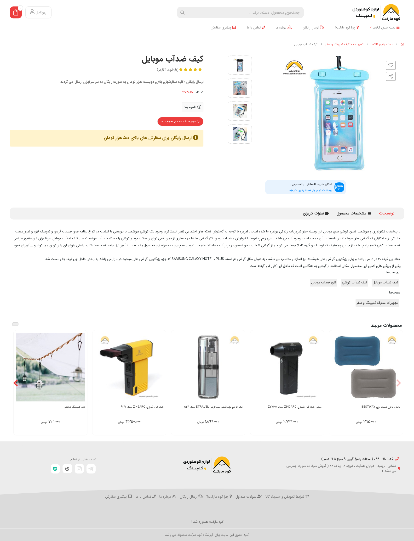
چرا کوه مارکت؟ (345, 27)
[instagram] (79, 468)
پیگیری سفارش (221, 27)
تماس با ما (254, 27)
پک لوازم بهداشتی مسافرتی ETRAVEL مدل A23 (213, 407)
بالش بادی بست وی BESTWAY (381, 407)
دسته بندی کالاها (385, 27)
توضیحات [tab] (386, 213)
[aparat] (67, 468)
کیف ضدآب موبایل (385, 282)
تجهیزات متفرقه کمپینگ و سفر (344, 44)
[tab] (313, 213)
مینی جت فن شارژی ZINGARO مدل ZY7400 (295, 407)
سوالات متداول (246, 497)
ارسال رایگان (311, 27)
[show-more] (396, 367)
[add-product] (81, 367)
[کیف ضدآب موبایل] (207, 464)
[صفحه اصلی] (402, 44)
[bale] (55, 468)
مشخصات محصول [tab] (352, 213)
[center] (182, 12)
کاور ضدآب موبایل (323, 282)
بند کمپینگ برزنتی (74, 407)
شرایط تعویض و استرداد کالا (285, 497)
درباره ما (282, 27)
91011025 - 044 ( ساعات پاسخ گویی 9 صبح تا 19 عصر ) (357, 459)
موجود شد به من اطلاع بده (179, 121)
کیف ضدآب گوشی (354, 282)
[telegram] (91, 468)
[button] (398, 383)
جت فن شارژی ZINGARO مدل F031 (142, 407)
